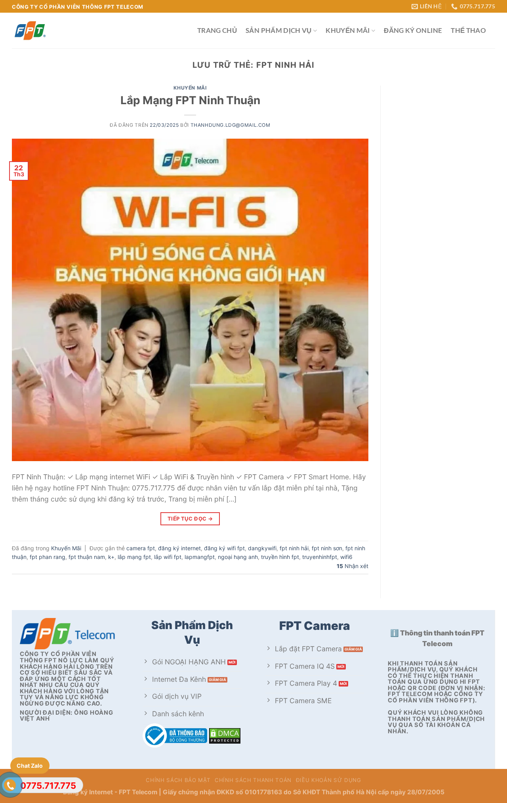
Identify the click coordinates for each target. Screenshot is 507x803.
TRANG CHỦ (217, 30)
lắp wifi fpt (167, 556)
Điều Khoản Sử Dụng (328, 780)
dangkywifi (262, 548)
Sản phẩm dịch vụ (279, 30)
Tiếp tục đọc (190, 518)
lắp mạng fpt (134, 556)
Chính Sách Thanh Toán (253, 780)
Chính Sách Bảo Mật (178, 780)
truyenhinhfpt (319, 556)
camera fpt (140, 548)
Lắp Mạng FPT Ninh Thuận (190, 100)
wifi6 (346, 556)
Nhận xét (352, 566)
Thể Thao (468, 30)
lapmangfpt (200, 556)
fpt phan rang (47, 556)
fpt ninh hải (294, 548)
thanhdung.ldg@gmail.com (231, 125)
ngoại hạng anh (238, 556)
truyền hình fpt (280, 556)
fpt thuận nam (87, 556)
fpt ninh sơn (327, 548)
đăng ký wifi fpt (224, 548)
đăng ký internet (179, 548)
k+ (111, 556)
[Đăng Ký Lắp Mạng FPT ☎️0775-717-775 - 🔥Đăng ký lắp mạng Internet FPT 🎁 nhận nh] (98, 30)
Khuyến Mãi (348, 30)
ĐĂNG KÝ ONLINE (413, 30)
